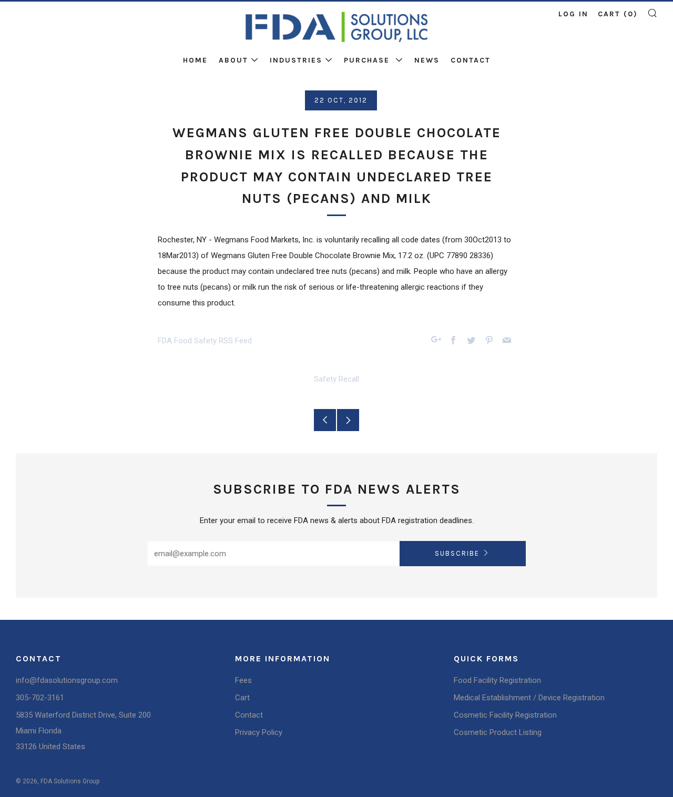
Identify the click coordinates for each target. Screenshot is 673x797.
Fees (243, 680)
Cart (242, 697)
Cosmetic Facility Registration (505, 715)
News (427, 60)
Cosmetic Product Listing (498, 732)
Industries (296, 60)
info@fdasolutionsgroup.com (67, 680)
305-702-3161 (40, 697)
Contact (471, 60)
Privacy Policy (258, 732)
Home (195, 60)
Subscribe (457, 553)
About (233, 60)
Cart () (618, 13)
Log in (573, 13)
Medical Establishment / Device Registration (529, 697)
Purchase (368, 60)
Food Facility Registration (497, 680)
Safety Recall (336, 379)
